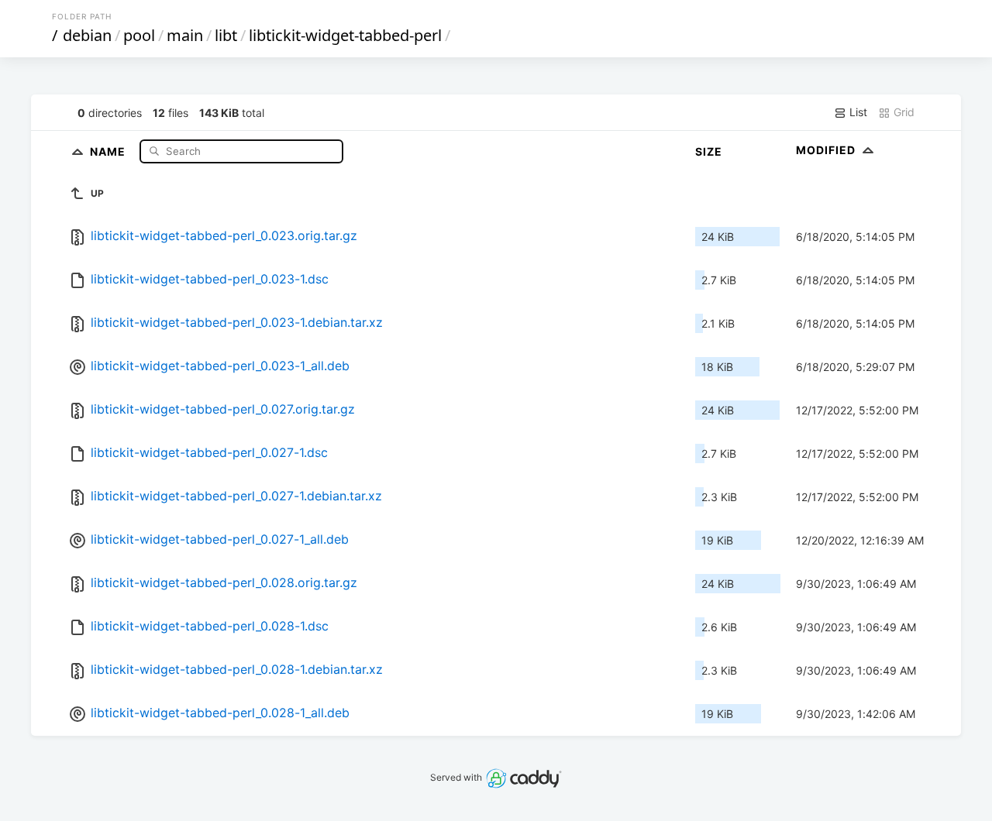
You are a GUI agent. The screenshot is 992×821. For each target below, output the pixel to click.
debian (87, 35)
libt (226, 35)
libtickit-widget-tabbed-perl (345, 35)
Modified (827, 149)
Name (109, 150)
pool (139, 35)
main (185, 35)
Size (708, 151)
